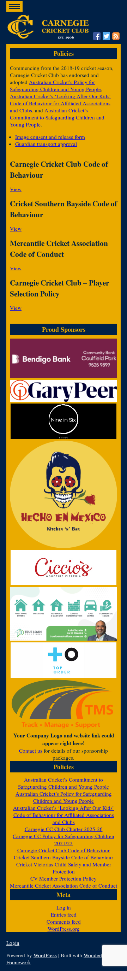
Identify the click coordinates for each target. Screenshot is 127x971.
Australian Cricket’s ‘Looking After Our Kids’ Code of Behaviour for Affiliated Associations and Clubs (60, 103)
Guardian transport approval (46, 143)
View (16, 189)
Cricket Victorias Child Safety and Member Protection (63, 868)
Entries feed (64, 914)
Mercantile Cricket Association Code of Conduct (63, 885)
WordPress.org (64, 928)
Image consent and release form (50, 136)
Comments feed (64, 921)
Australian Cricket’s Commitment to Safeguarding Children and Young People (57, 117)
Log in (63, 907)
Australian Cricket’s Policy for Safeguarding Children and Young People (55, 85)
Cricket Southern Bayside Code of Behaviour (63, 857)
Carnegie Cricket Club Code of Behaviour (63, 850)
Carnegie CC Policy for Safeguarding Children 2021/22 (63, 839)
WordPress (45, 955)
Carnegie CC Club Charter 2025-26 (64, 828)
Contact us (30, 750)
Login (12, 942)
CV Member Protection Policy (63, 878)
